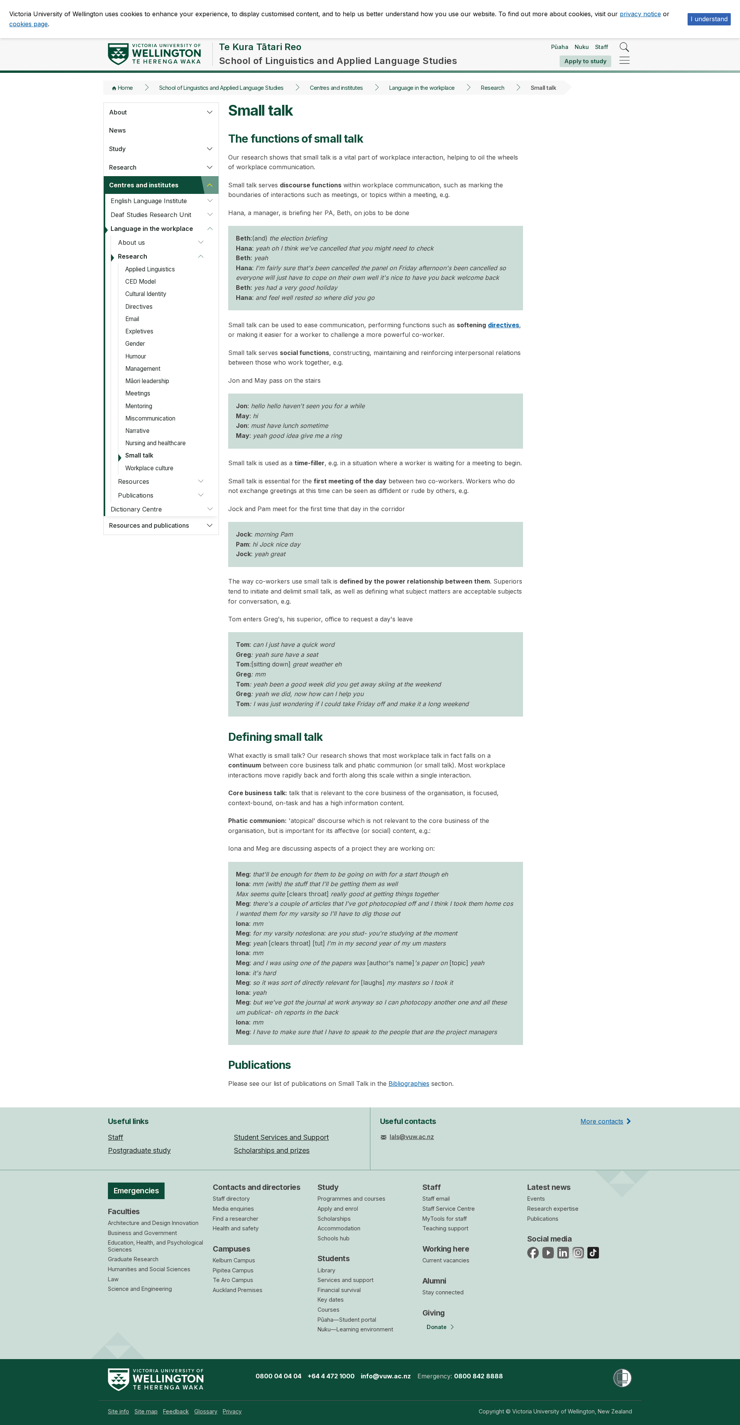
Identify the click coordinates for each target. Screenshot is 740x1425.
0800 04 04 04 (278, 1376)
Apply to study (585, 61)
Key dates (331, 1299)
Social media (549, 1238)
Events (536, 1198)
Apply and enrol (338, 1208)
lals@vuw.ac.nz (412, 1137)
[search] (624, 47)
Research (492, 87)
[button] (210, 112)
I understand (709, 19)
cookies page (28, 24)
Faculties (124, 1211)
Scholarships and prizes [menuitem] (271, 1150)
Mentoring (138, 406)
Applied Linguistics (150, 269)
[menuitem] (118, 1411)
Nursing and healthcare (155, 443)
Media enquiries (233, 1208)
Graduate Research (133, 1259)
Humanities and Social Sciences (149, 1269)
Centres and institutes (336, 87)
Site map (146, 1411)
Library (326, 1270)
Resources (133, 481)
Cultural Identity (145, 294)
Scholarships (334, 1218)
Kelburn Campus (234, 1260)
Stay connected (443, 1292)
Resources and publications (149, 525)
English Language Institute (149, 201)
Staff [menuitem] (115, 1137)
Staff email (436, 1198)
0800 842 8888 (478, 1376)
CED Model (140, 281)
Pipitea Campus (233, 1270)
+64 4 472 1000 (331, 1376)
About (118, 112)
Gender (135, 343)
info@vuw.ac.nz (386, 1376)
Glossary (205, 1411)
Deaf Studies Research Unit (151, 215)
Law (113, 1279)
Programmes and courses (351, 1198)
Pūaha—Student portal (347, 1319)
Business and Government (142, 1233)
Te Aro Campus (233, 1280)
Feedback (176, 1411)
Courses (329, 1309)
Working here (445, 1248)
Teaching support (445, 1228)
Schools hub (334, 1238)
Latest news (549, 1187)
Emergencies (136, 1190)
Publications (135, 495)
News (117, 130)
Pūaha (559, 47)
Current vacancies (445, 1260)
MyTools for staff (444, 1218)
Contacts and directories (256, 1187)
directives (503, 325)
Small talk (139, 455)
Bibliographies (408, 1083)
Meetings (137, 393)
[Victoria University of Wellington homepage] (154, 54)
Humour (135, 356)
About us (131, 242)
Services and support (345, 1280)
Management (142, 368)
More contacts (601, 1121)
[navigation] (624, 60)
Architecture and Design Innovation (153, 1223)
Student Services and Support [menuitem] (281, 1137)
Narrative (137, 430)
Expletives (139, 331)
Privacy (232, 1411)
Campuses (231, 1248)
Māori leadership (147, 381)
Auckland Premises (237, 1290)
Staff (601, 47)
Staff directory (231, 1198)
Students (334, 1258)
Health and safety (236, 1228)
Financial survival (339, 1290)
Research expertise (553, 1208)
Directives (139, 306)
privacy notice (640, 14)
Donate (437, 1327)
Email (132, 319)
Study (117, 149)
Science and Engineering (140, 1288)
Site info (118, 1411)
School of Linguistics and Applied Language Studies (221, 87)
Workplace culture (149, 468)
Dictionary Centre (136, 509)
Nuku (582, 47)
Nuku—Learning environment (355, 1329)
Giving (433, 1312)
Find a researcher (235, 1218)
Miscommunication (150, 418)
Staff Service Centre (448, 1208)
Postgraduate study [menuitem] (139, 1150)
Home (125, 87)
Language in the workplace (422, 87)
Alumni (434, 1280)
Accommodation (339, 1228)
